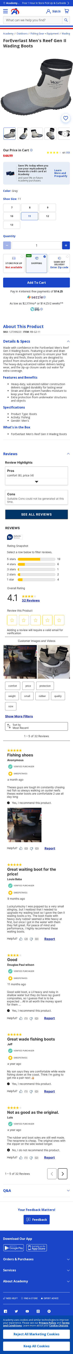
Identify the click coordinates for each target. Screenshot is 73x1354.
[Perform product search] (66, 20)
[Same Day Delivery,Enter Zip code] (59, 263)
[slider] (36, 87)
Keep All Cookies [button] (36, 1346)
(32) (68, 152)
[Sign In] (48, 11)
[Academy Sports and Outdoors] (15, 11)
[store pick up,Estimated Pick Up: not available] (13, 263)
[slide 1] (10, 134)
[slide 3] (37, 134)
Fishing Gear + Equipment (45, 33)
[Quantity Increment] (66, 245)
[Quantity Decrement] (7, 245)
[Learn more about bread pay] (37, 309)
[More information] (31, 150)
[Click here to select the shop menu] (5, 11)
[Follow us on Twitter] (16, 1311)
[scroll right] (65, 134)
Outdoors (22, 33)
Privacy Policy (47, 1322)
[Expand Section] (36, 481)
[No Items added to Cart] (67, 11)
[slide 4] (50, 134)
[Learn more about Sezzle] (36, 297)
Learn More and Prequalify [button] (60, 173)
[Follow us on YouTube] (27, 1311)
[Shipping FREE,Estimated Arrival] (36, 263)
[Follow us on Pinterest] (49, 1311)
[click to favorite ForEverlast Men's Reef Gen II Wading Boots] (65, 118)
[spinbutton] (36, 245)
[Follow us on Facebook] (5, 1311)
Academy (8, 33)
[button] (61, 173)
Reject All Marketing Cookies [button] (36, 1334)
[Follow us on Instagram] (38, 1311)
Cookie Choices (58, 1325)
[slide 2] (23, 134)
